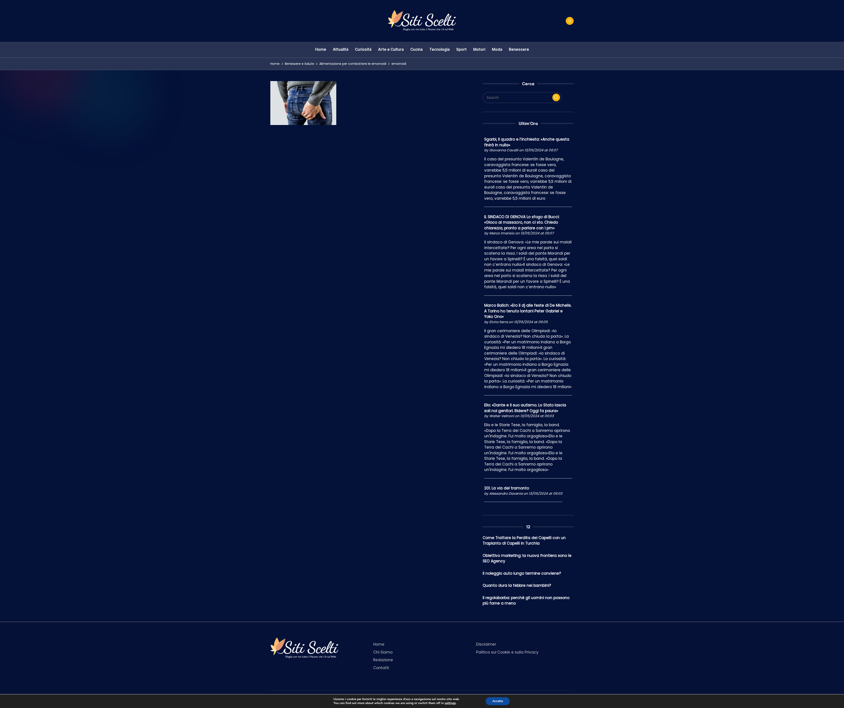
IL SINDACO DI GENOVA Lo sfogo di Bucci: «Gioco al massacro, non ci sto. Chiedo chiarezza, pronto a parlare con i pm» (521, 222)
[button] (556, 97)
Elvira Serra (498, 322)
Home (378, 644)
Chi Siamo (383, 652)
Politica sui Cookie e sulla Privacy (507, 652)
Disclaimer (486, 644)
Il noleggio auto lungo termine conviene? (522, 573)
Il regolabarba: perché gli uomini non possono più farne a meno (526, 600)
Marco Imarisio (501, 233)
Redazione (383, 660)
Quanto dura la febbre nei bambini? (517, 585)
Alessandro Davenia (506, 493)
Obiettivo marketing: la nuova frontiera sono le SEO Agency (527, 558)
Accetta (497, 701)
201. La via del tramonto (506, 488)
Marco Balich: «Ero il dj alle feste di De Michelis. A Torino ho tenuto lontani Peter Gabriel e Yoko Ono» (527, 311)
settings (450, 703)
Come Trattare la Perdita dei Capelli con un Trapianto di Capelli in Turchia (524, 540)
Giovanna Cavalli (503, 150)
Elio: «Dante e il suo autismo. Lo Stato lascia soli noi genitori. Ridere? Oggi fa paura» (525, 407)
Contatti (381, 667)
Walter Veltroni (501, 416)
